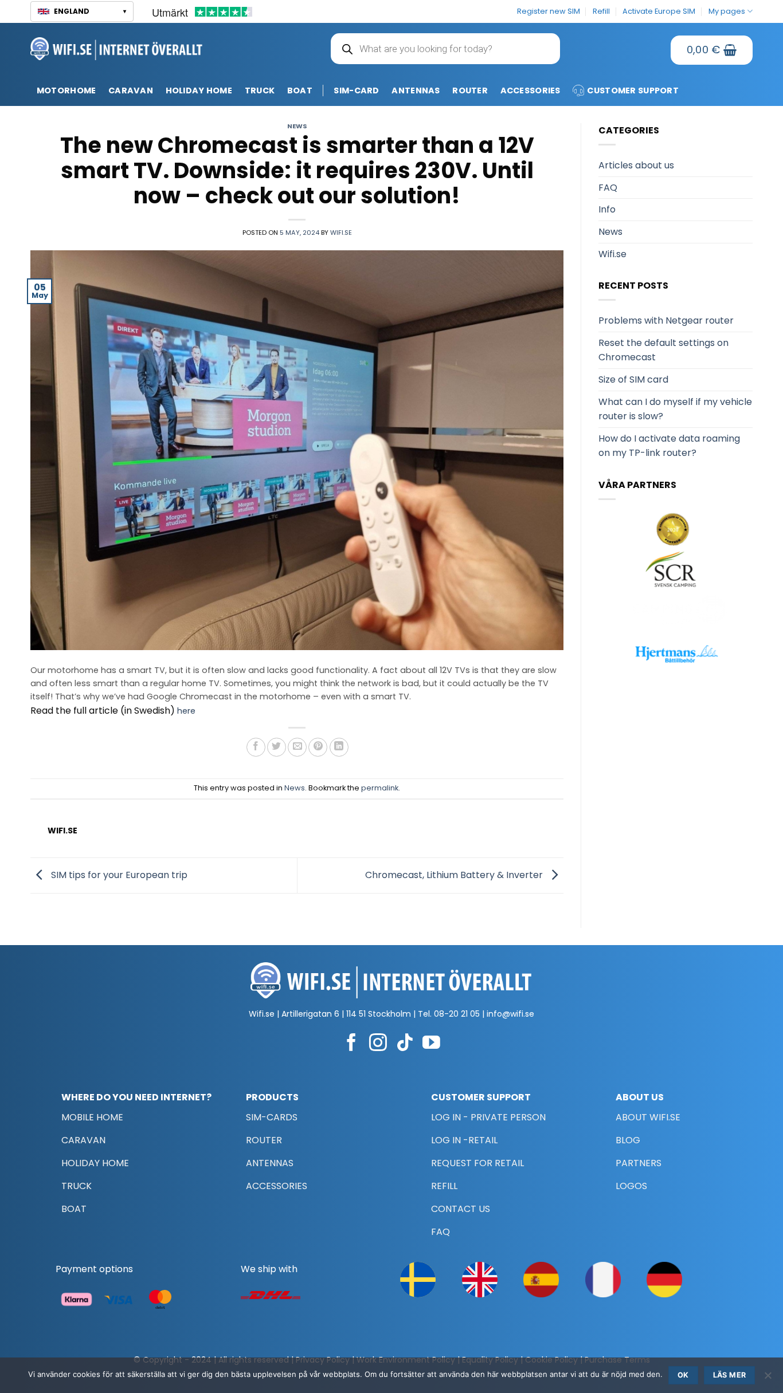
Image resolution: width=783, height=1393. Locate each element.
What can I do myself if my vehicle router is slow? (675, 409)
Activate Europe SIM (659, 11)
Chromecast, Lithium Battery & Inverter (455, 875)
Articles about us (636, 165)
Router (470, 90)
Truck (260, 90)
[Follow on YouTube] (431, 1044)
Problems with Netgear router (666, 320)
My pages (726, 11)
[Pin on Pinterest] (317, 747)
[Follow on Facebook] (352, 1044)
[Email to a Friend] (297, 747)
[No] (767, 1379)
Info (607, 209)
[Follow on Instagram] (378, 1044)
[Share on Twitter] (276, 747)
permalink (379, 788)
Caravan (130, 90)
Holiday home (199, 90)
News (297, 126)
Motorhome (66, 90)
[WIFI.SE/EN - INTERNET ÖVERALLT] (116, 48)
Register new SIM (548, 11)
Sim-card (356, 90)
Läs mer (729, 1375)
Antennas (415, 90)
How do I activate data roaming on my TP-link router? (669, 446)
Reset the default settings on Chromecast (663, 350)
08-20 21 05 (457, 1014)
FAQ (607, 187)
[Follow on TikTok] (405, 1044)
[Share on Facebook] (255, 747)
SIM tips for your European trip (118, 875)
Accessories (530, 90)
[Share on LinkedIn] (339, 747)
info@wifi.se (510, 1014)
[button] (82, 11)
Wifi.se (341, 232)
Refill (601, 11)
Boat (299, 90)
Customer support (633, 90)
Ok (683, 1375)
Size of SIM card (633, 379)
